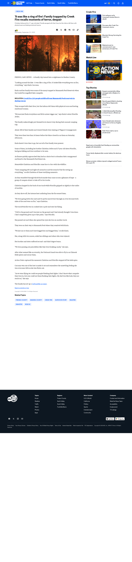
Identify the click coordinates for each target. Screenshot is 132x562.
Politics (86, 404)
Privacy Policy (10, 425)
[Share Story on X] (61, 29)
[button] (8, 3)
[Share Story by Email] (73, 29)
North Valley (51, 3)
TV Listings (113, 410)
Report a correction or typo (22, 288)
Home (36, 398)
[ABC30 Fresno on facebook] (9, 419)
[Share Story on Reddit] (65, 29)
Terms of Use (58, 425)
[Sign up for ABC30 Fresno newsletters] (22, 419)
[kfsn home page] (12, 398)
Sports (86, 407)
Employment (113, 407)
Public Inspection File (78, 425)
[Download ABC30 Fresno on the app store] (110, 418)
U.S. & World (87, 398)
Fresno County (39, 3)
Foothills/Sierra (72, 3)
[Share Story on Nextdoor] (69, 29)
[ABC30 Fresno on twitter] (13, 419)
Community (87, 412)
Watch (37, 407)
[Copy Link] (77, 29)
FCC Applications (89, 425)
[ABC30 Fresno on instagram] (18, 419)
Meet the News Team (116, 401)
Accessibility (113, 404)
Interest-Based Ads (67, 425)
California (87, 401)
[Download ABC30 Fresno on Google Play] (120, 418)
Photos (37, 410)
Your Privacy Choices (20, 425)
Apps (36, 412)
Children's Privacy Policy (32, 425)
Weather (37, 401)
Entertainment (88, 410)
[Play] (104, 70)
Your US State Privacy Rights (46, 425)
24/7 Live (29, 3)
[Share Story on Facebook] (57, 29)
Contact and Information (117, 398)
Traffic (37, 404)
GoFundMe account (39, 284)
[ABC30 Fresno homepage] (17, 3)
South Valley (61, 3)
